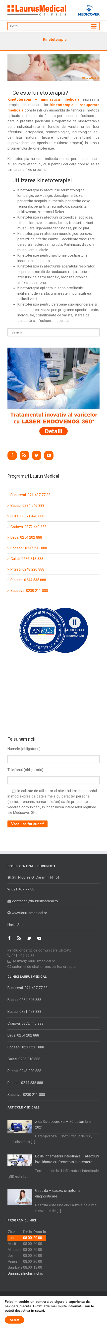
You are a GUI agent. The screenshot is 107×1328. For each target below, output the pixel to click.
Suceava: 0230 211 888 (29, 590)
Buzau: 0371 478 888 (27, 516)
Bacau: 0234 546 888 (27, 505)
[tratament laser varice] (53, 350)
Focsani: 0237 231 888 (28, 548)
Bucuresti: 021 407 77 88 (30, 495)
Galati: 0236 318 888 (26, 558)
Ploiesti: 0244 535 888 (28, 580)
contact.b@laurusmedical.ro (34, 901)
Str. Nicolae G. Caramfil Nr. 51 (35, 877)
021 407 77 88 (22, 889)
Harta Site (15, 925)
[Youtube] (49, 455)
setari (39, 1310)
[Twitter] (36, 455)
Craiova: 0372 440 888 (28, 527)
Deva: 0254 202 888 (26, 537)
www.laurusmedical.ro (29, 913)
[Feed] (24, 455)
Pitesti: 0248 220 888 (27, 569)
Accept (14, 1320)
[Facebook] (12, 455)
